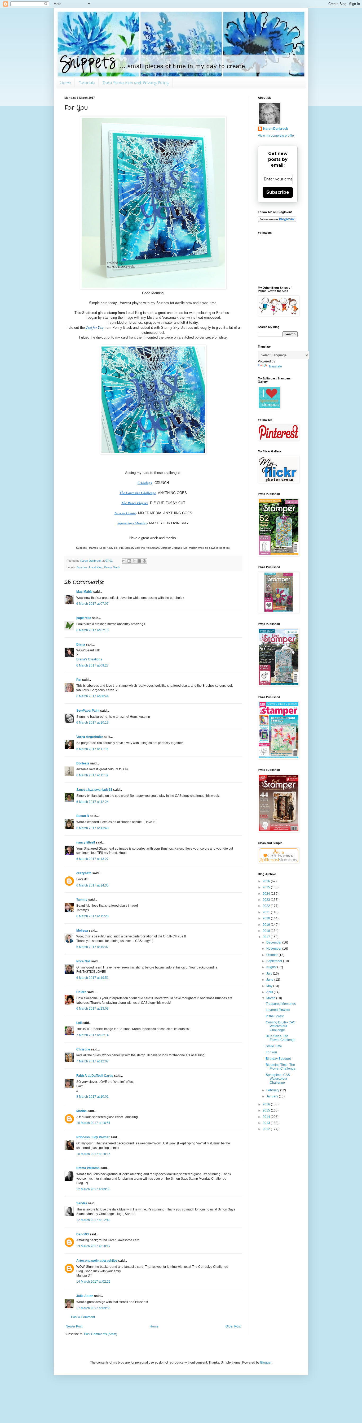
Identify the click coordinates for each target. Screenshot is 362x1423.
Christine (83, 1049)
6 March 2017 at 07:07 (92, 603)
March (271, 998)
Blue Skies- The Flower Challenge (280, 1038)
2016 (267, 1104)
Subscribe (277, 192)
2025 (267, 887)
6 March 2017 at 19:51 (92, 978)
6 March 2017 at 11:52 (92, 775)
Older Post (233, 1326)
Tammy (81, 899)
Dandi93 (82, 1234)
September (274, 961)
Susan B (82, 816)
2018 (267, 931)
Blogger (265, 1362)
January (272, 1096)
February (273, 1090)
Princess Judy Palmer (93, 1137)
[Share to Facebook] (139, 561)
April (270, 992)
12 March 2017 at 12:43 (93, 1220)
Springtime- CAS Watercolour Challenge (278, 1078)
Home (65, 82)
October (272, 955)
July (269, 973)
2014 (267, 1117)
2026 (267, 881)
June (270, 979)
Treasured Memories (281, 1004)
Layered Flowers (278, 1010)
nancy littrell (85, 842)
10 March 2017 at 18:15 (93, 1154)
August (271, 967)
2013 (267, 1123)
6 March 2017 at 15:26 (92, 916)
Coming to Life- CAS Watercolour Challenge (280, 1026)
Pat (78, 680)
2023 (267, 900)
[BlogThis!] (129, 561)
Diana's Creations (89, 659)
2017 (267, 937)
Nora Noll (83, 961)
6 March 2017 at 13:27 (92, 859)
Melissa (82, 930)
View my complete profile (276, 135)
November (274, 948)
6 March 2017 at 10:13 (92, 722)
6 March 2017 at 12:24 (92, 802)
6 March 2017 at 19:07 (92, 947)
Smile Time (274, 1046)
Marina (81, 1111)
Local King (95, 567)
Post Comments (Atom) (100, 1334)
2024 (267, 894)
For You (271, 1052)
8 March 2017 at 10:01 (92, 1096)
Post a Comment (83, 1317)
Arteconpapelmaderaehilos (96, 1260)
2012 (267, 1129)
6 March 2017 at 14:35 (92, 885)
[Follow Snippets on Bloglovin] (277, 221)
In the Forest (275, 1016)
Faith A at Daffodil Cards (94, 1076)
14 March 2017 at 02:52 (93, 1281)
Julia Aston (84, 1296)
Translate (275, 366)
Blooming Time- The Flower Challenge (280, 1066)
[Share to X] (134, 561)
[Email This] (124, 561)
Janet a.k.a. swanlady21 (94, 789)
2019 (267, 925)
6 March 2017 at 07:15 (92, 630)
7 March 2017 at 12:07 (92, 1061)
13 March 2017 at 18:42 (93, 1246)
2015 (267, 1110)
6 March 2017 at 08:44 (92, 696)
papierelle (83, 618)
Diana (80, 644)
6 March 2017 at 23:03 (92, 1008)
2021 (267, 912)
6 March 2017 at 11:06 (92, 749)
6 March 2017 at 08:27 (92, 665)
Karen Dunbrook (275, 129)
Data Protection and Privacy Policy (136, 82)
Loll (79, 1023)
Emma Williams (88, 1168)
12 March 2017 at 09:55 (93, 1189)
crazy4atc (83, 873)
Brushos (82, 567)
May (269, 986)
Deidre (81, 992)
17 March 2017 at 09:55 (93, 1308)
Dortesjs (82, 763)
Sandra (81, 1203)
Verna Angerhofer (89, 737)
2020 (267, 918)
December (274, 942)
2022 (267, 906)
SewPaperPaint (87, 710)
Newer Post (74, 1326)
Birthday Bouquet (278, 1059)
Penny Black (112, 567)
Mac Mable (84, 592)
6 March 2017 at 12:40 (92, 828)
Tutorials (87, 82)
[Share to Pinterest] (144, 561)
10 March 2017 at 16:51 (93, 1123)
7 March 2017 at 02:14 (92, 1035)
